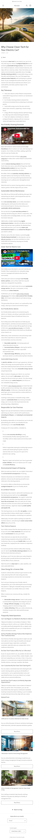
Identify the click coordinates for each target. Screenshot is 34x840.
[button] (3, 5)
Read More (17, 731)
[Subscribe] (25, 821)
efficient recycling (6, 239)
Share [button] (4, 57)
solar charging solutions (14, 386)
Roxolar (14, 837)
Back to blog (18, 809)
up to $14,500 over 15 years (16, 328)
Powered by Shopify (20, 837)
